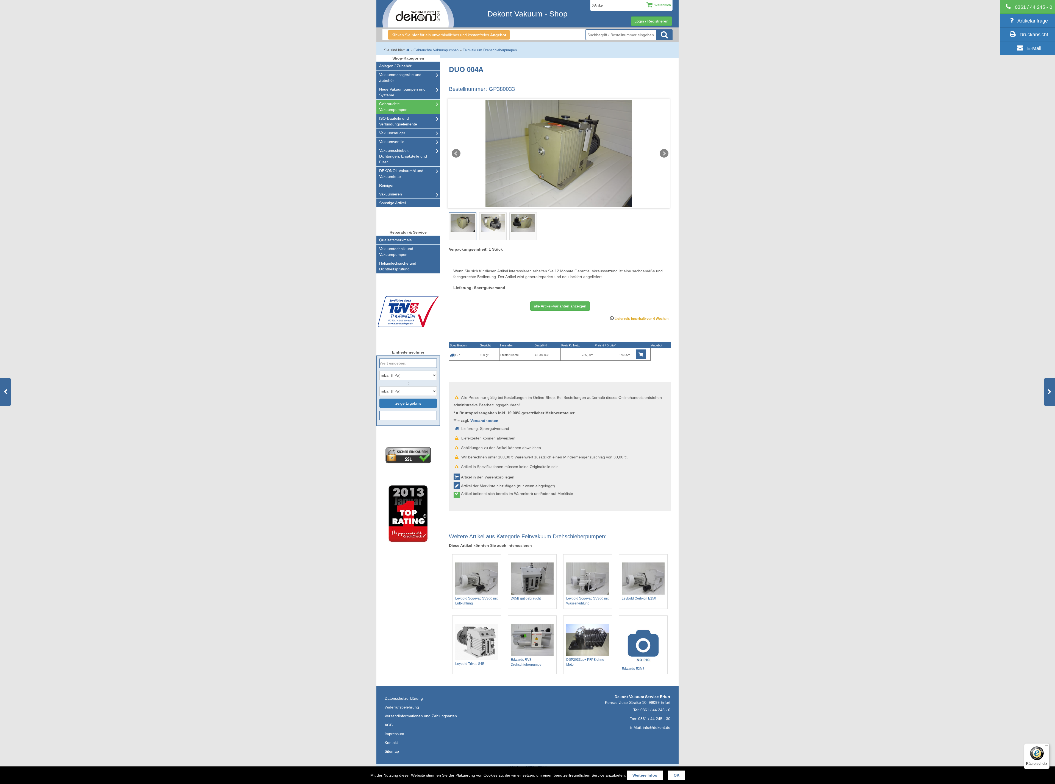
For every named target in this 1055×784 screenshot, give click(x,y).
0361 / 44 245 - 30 (654, 718)
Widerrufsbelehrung (402, 707)
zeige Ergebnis (408, 403)
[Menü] (1046, 746)
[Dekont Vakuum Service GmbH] (418, 13)
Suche (664, 34)
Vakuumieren (390, 194)
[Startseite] (407, 50)
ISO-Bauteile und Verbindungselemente (398, 121)
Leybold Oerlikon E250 (639, 598)
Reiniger (386, 185)
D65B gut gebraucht (526, 598)
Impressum (394, 734)
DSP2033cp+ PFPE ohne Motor (585, 662)
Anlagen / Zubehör (395, 66)
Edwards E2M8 (633, 669)
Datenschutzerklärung (404, 698)
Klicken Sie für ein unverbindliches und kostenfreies (449, 35)
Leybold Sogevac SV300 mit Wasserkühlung (587, 601)
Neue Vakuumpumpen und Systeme (402, 92)
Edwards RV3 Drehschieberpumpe (526, 662)
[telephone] (1027, 7)
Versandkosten (484, 420)
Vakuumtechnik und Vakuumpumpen (396, 252)
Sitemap (392, 751)
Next (664, 153)
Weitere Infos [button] (644, 775)
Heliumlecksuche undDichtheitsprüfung (397, 266)
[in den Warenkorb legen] (641, 354)
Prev (456, 153)
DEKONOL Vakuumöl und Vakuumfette (401, 174)
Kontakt (391, 742)
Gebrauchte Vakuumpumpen (393, 107)
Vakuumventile (391, 141)
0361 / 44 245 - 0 (655, 710)
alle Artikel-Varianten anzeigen (560, 306)
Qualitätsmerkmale (395, 240)
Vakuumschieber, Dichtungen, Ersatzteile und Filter (403, 156)
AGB (389, 725)
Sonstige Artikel (392, 203)
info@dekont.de (656, 727)
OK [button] (676, 775)
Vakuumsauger (392, 133)
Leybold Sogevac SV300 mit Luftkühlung (476, 601)
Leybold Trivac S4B (469, 664)
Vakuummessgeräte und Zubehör (400, 77)
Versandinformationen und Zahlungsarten (421, 716)
